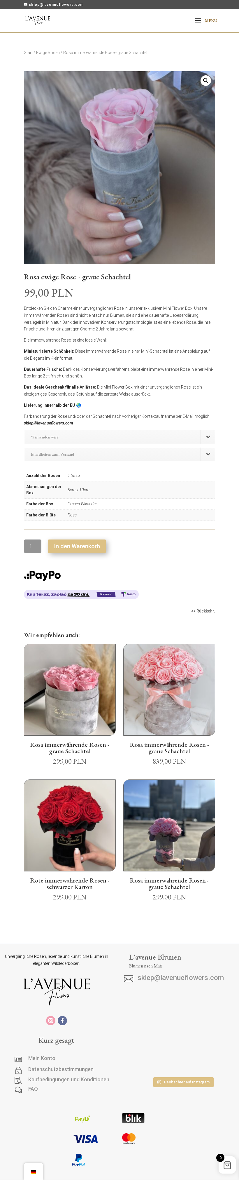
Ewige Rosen (48, 52)
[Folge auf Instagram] (50, 1020)
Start (28, 52)
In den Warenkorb (77, 546)
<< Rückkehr (202, 611)
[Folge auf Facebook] (62, 1020)
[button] (206, 80)
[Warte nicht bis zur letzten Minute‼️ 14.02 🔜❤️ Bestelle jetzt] (144, 1062)
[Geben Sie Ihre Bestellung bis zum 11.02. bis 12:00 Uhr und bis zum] (183, 1062)
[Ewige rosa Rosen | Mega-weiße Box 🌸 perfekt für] (183, 1039)
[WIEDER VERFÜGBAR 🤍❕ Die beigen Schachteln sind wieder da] (144, 1039)
